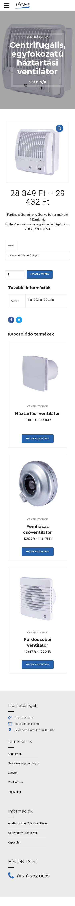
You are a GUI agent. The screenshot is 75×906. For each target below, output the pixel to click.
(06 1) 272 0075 (33, 875)
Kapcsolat (14, 842)
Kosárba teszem (39, 274)
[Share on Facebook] (11, 320)
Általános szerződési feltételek (27, 823)
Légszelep (14, 791)
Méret (11, 245)
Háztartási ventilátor (37, 413)
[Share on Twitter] (19, 320)
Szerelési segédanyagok (23, 763)
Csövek (12, 772)
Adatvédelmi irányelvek (23, 832)
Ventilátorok (37, 36)
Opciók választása (37, 438)
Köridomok (15, 753)
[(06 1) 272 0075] (11, 876)
